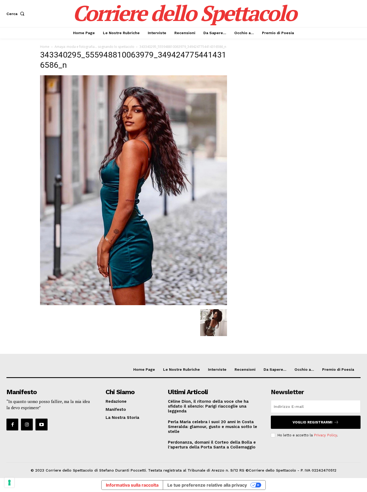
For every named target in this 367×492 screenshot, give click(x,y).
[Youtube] (41, 424)
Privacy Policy (325, 435)
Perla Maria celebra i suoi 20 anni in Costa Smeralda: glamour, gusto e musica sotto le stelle (212, 426)
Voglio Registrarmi (312, 422)
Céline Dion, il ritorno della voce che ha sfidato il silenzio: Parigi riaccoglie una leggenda (208, 406)
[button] (16, 13)
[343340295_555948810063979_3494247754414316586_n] (133, 303)
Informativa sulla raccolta (132, 485)
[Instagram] (27, 424)
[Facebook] (12, 424)
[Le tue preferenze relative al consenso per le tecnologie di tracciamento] (9, 482)
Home (44, 46)
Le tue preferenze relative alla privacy (207, 485)
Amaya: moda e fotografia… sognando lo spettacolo (94, 46)
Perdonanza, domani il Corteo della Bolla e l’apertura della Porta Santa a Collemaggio (212, 445)
